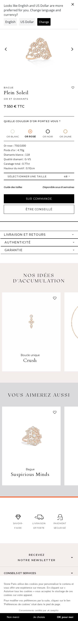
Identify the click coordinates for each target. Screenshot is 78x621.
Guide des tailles (13, 187)
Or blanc (12, 136)
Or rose (30, 136)
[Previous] (6, 49)
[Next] (72, 49)
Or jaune (65, 136)
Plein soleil (16, 93)
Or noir (48, 136)
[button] (54, 299)
